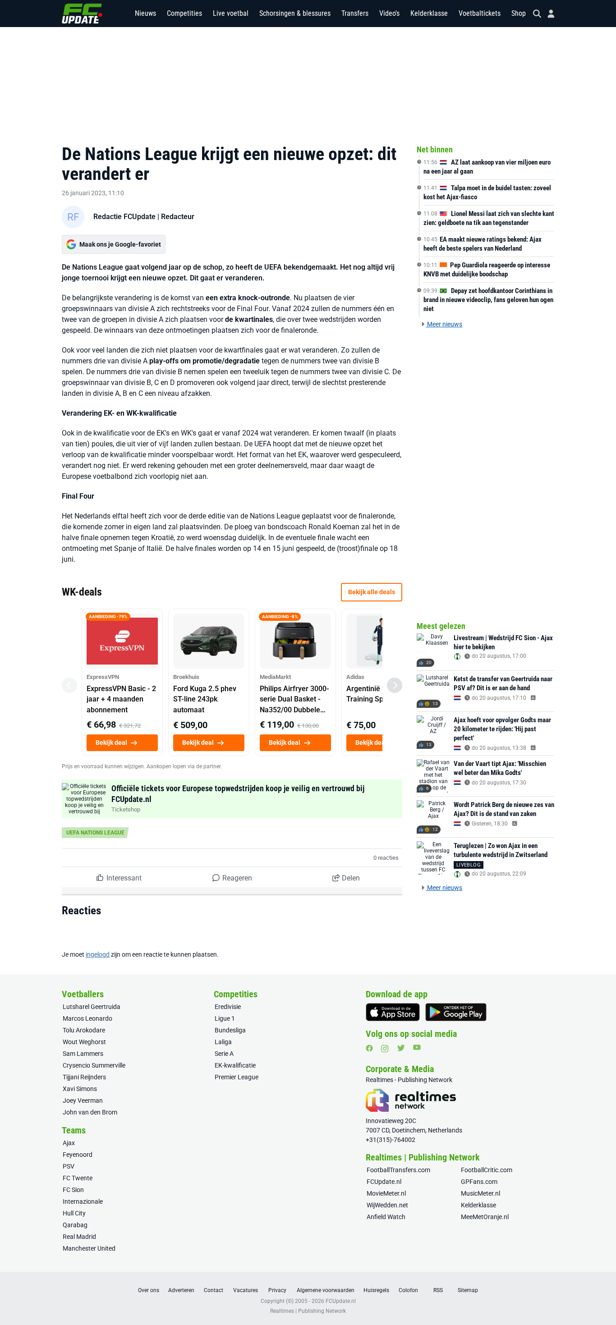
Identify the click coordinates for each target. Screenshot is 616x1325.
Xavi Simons (80, 1088)
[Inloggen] (547, 13)
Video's (389, 13)
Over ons (148, 1290)
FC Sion (73, 1189)
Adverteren (181, 1290)
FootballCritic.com (486, 1170)
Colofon (408, 1290)
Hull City (74, 1213)
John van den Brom (90, 1112)
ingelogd (98, 954)
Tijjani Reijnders (84, 1077)
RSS (438, 1290)
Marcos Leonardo (87, 1018)
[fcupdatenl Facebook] (369, 1048)
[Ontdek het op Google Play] (456, 1012)
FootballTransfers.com (398, 1170)
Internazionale (83, 1201)
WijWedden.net (387, 1205)
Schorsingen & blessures (295, 13)
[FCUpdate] (82, 13)
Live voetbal (230, 13)
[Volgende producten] (394, 685)
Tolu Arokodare (84, 1030)
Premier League (236, 1077)
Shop (518, 13)
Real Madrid (79, 1236)
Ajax (69, 1142)
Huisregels (376, 1290)
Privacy (277, 1290)
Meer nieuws (444, 324)
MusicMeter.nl (480, 1193)
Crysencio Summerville (94, 1065)
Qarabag (75, 1225)
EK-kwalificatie (235, 1065)
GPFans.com (479, 1181)
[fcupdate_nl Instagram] (384, 1048)
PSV (68, 1166)
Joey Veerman (83, 1100)
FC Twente (77, 1178)
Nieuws (145, 13)
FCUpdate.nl (384, 1181)
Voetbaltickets (480, 13)
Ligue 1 (225, 1018)
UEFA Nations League (95, 833)
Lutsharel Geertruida (91, 1006)
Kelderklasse (429, 13)
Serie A (224, 1053)
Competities (184, 13)
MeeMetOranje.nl (485, 1216)
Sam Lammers (83, 1053)
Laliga (223, 1041)
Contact (213, 1290)
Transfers (354, 13)
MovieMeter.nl (386, 1193)
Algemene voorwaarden (325, 1290)
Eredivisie (228, 1006)
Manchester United (89, 1248)
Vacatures (245, 1290)
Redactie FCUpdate (124, 216)
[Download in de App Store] (393, 1012)
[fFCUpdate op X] (401, 1048)
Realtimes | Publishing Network (308, 1311)
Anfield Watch (386, 1216)
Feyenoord (77, 1154)
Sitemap (468, 1290)
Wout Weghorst (84, 1041)
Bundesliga (230, 1030)
